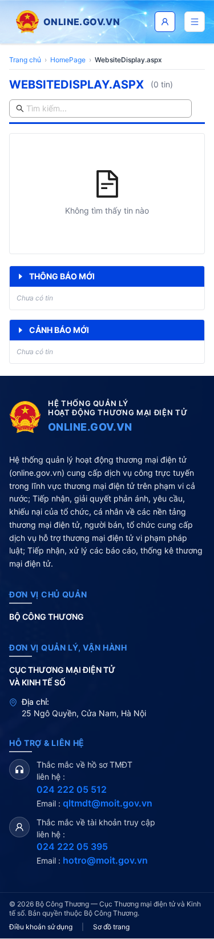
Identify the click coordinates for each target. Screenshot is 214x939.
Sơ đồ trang (111, 926)
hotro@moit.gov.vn (105, 860)
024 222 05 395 (72, 846)
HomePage (68, 59)
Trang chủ (25, 59)
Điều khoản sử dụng (40, 926)
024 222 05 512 (72, 789)
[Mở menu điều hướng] (194, 21)
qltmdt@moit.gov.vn (107, 803)
